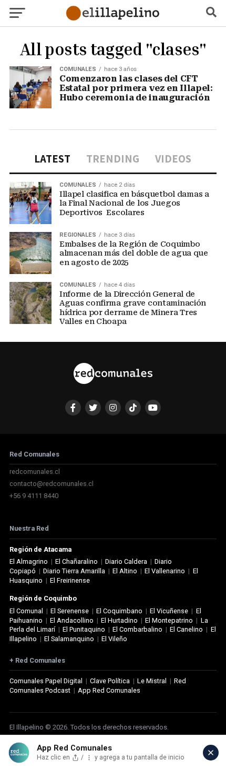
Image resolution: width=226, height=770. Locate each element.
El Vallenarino (165, 571)
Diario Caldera (126, 561)
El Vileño (114, 639)
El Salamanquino (69, 639)
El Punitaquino (84, 629)
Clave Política (110, 681)
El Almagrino (28, 561)
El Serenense (69, 611)
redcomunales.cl (34, 471)
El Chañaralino (76, 561)
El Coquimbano (119, 611)
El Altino (124, 571)
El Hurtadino (119, 620)
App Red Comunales (109, 690)
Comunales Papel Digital (46, 681)
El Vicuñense (169, 611)
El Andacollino (72, 620)
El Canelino (186, 629)
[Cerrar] (211, 753)
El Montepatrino (169, 620)
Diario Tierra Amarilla (74, 571)
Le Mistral (152, 681)
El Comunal (26, 611)
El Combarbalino (137, 629)
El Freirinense (70, 580)
